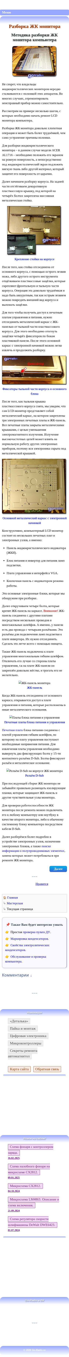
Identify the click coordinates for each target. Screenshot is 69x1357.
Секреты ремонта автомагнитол (22, 1053)
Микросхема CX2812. (25, 1186)
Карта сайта (19, 1069)
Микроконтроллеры (25, 1043)
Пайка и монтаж (23, 1028)
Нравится (42, 884)
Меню (6, 12)
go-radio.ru (34, 4)
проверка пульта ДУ (36, 932)
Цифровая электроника (28, 1036)
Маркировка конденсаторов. (29, 938)
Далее (58, 869)
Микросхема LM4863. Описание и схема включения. (33, 1202)
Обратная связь (47, 1069)
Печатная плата (12, 730)
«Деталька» (19, 1021)
